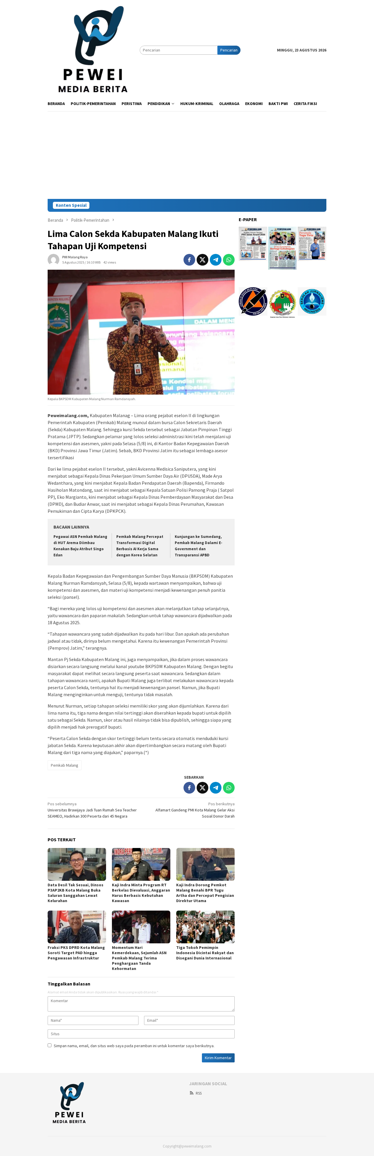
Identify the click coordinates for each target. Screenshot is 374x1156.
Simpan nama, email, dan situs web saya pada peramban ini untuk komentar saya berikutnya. (134, 1045)
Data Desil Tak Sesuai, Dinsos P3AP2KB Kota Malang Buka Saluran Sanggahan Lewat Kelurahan (75, 892)
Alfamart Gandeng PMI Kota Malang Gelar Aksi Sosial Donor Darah (195, 810)
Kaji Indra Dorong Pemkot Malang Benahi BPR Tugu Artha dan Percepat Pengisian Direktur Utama (205, 892)
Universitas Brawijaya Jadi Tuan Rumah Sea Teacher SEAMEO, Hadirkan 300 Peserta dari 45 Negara (92, 810)
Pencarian (229, 50)
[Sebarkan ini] (189, 260)
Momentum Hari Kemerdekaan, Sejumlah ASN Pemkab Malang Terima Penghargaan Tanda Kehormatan (139, 958)
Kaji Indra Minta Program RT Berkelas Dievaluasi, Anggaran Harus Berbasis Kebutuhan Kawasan (141, 892)
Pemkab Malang (64, 765)
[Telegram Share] (215, 260)
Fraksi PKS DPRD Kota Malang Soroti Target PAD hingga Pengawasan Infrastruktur (76, 953)
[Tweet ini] (202, 260)
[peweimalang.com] (94, 49)
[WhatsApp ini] (229, 260)
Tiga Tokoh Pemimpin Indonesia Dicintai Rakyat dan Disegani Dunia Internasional (205, 953)
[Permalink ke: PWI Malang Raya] (53, 259)
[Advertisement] (187, 155)
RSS (199, 1093)
